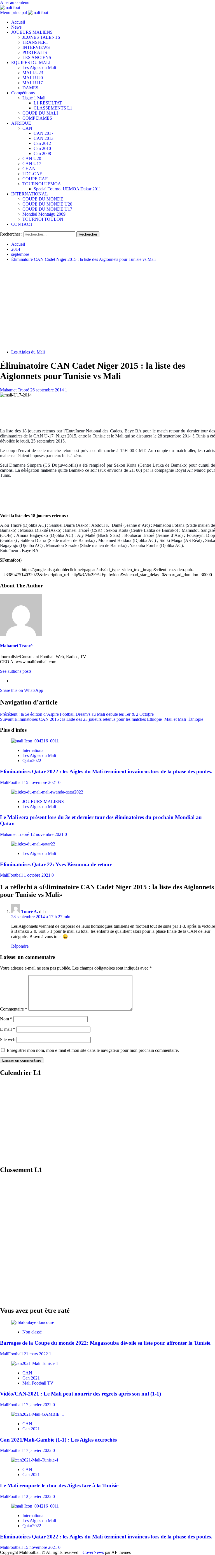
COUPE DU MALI (40, 113)
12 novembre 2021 (47, 834)
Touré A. (29, 911)
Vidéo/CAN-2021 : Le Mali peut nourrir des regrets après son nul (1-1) (80, 1394)
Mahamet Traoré (15, 389)
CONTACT (22, 224)
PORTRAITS (34, 52)
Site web (7, 1039)
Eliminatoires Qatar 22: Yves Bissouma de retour (56, 864)
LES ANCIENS (36, 57)
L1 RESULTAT (48, 103)
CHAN (29, 168)
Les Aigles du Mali (39, 67)
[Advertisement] (107, 305)
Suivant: (101, 719)
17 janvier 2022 (38, 1404)
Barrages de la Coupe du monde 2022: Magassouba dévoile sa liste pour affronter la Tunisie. (106, 1343)
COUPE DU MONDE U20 (47, 204)
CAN (27, 128)
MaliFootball (12, 782)
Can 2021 (31, 1378)
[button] (14, 12)
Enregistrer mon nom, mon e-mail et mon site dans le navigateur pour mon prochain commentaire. (93, 1050)
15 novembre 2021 (41, 782)
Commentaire (13, 1009)
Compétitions (23, 92)
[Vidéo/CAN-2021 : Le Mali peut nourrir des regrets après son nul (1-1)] (34, 1363)
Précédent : (77, 714)
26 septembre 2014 (47, 389)
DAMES (30, 87)
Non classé (32, 1332)
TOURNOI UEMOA (41, 183)
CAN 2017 (43, 133)
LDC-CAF (32, 173)
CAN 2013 (43, 138)
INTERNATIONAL (29, 193)
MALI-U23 (32, 72)
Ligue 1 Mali (33, 97)
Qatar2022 (31, 760)
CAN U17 (31, 163)
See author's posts (15, 671)
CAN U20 (31, 158)
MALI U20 (32, 77)
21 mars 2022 (36, 1353)
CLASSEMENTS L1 (53, 108)
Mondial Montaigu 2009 (44, 214)
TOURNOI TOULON (42, 219)
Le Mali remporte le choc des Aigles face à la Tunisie (59, 1485)
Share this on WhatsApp (21, 690)
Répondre (20, 946)
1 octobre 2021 (38, 875)
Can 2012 (42, 143)
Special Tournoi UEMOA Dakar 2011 (67, 188)
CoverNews (93, 1552)
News (16, 27)
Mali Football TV (37, 1383)
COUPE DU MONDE (42, 199)
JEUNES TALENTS (41, 37)
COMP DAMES (37, 118)
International (33, 750)
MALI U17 (32, 82)
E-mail (7, 1029)
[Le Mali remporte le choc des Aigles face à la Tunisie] (34, 1460)
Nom (6, 1018)
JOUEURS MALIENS (32, 32)
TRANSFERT (35, 42)
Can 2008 (42, 153)
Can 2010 (42, 148)
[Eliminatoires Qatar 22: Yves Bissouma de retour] (33, 844)
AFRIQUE (21, 123)
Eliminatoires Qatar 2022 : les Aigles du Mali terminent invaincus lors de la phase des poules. (106, 771)
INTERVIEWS (36, 47)
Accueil (18, 22)
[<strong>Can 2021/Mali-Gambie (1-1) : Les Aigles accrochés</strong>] (37, 1414)
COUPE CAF (35, 178)
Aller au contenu (14, 2)
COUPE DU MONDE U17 (47, 209)
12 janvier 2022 (38, 1496)
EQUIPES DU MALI (30, 62)
